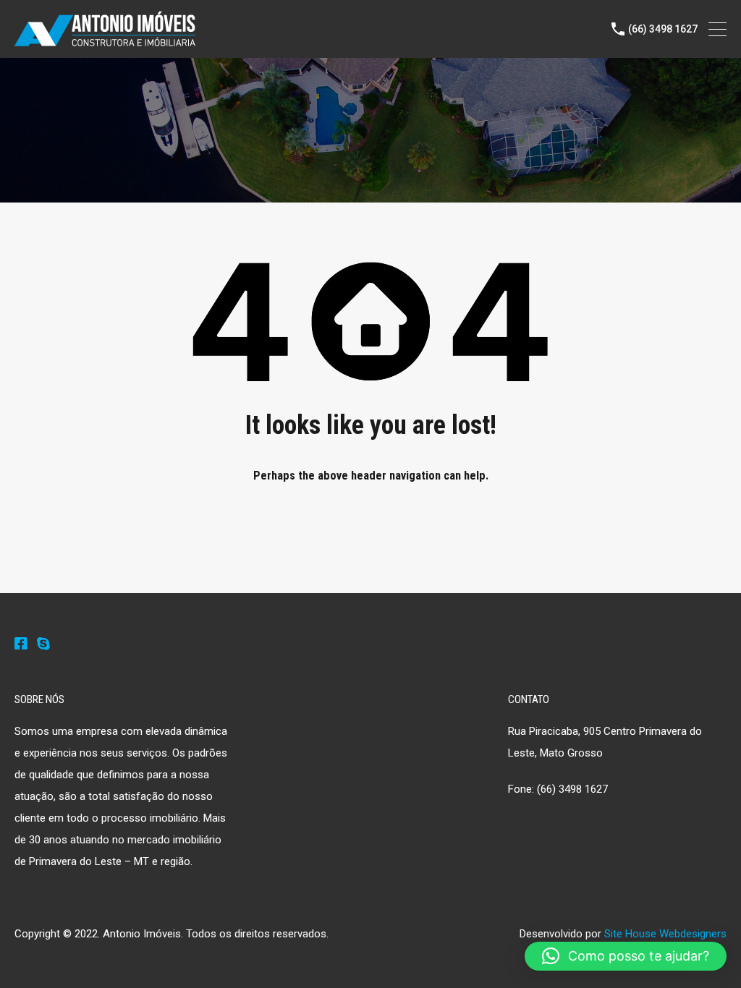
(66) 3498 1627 (663, 29)
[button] (626, 956)
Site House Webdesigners (665, 933)
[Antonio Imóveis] (104, 40)
